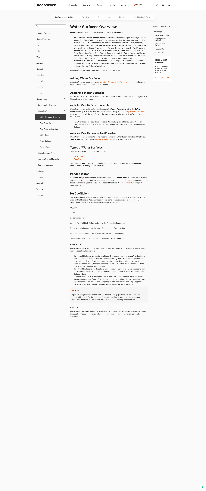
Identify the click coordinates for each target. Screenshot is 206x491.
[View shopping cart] (163, 5)
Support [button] (100, 5)
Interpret (39, 177)
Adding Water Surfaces (162, 35)
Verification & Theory (143, 17)
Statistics (40, 171)
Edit (38, 51)
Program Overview (43, 33)
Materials (40, 75)
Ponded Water (45, 147)
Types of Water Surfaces (159, 44)
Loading (39, 87)
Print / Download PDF (163, 26)
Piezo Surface (45, 141)
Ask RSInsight (161, 77)
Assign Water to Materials (48, 159)
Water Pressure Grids (46, 153)
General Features (43, 39)
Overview (85, 17)
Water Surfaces (44, 111)
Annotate (40, 183)
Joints (39, 93)
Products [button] (73, 5)
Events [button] (112, 5)
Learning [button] (86, 5)
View (38, 57)
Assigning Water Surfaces (160, 39)
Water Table (44, 135)
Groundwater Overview (47, 105)
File (37, 45)
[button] (157, 5)
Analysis (39, 63)
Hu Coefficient (159, 52)
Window (39, 189)
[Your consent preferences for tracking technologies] (202, 487)
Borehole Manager (45, 165)
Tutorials (122, 17)
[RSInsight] (138, 5)
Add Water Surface (47, 123)
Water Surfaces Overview (50, 117)
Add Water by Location (49, 129)
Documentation (104, 17)
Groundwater (41, 99)
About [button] (123, 5)
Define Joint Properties (105, 139)
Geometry (40, 69)
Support (39, 81)
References (40, 195)
